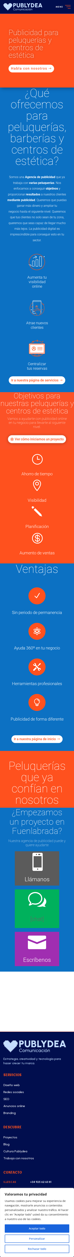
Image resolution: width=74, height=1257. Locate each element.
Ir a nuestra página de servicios (34, 380)
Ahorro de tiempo (37, 474)
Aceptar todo (37, 1228)
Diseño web (11, 1085)
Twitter (24, 1019)
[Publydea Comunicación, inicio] (22, 6)
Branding (9, 1113)
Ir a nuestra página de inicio (35, 739)
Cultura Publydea (15, 1151)
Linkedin (25, 979)
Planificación (37, 526)
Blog (6, 1144)
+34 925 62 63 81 (40, 1182)
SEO (6, 1099)
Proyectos (10, 1137)
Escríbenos (37, 960)
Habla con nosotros (29, 68)
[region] (37, 1222)
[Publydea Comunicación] (37, 1046)
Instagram (27, 1005)
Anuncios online (14, 1106)
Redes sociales (13, 1092)
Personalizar (37, 1238)
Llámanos (37, 879)
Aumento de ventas (37, 553)
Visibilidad (37, 500)
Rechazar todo (37, 1249)
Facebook (26, 992)
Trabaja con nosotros (18, 1158)
